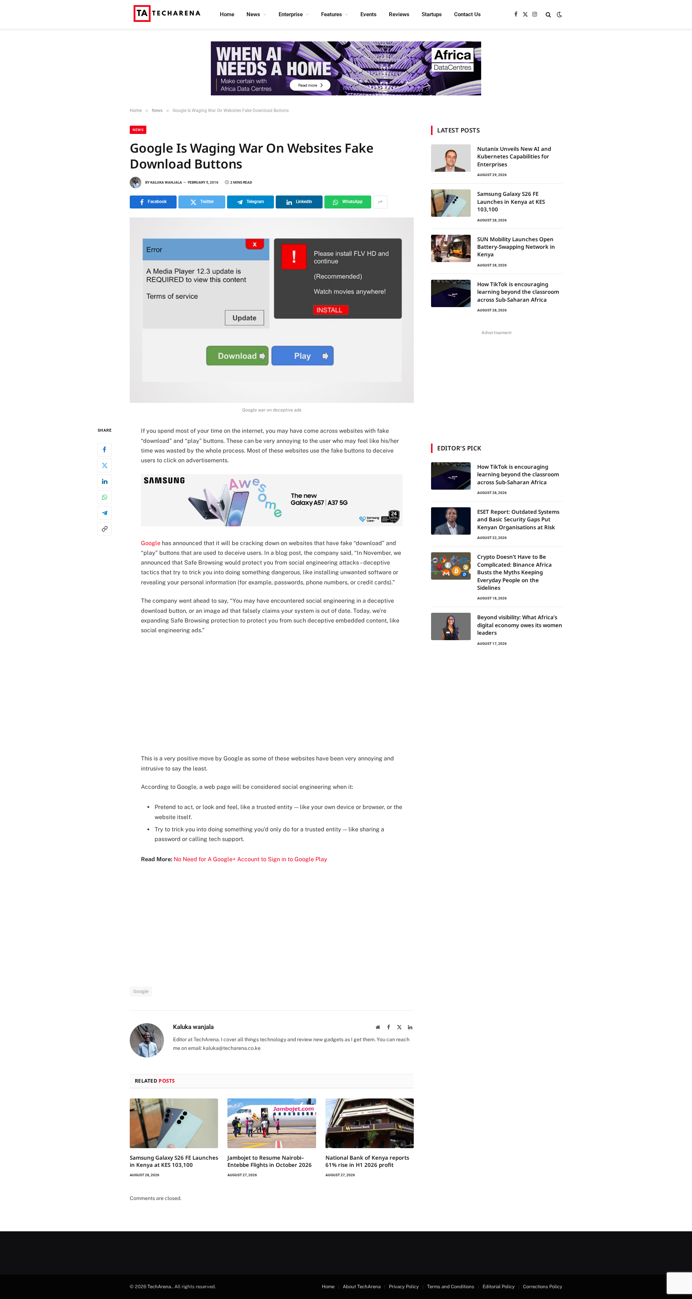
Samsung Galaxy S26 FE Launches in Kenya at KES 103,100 (174, 1161)
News (253, 14)
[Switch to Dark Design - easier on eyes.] (558, 14)
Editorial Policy (499, 1286)
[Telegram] (104, 513)
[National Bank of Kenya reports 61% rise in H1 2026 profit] (369, 1123)
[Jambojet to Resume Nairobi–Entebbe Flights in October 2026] (271, 1123)
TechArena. (159, 1286)
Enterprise (291, 14)
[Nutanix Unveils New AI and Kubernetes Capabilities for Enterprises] (451, 158)
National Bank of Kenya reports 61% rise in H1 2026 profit (367, 1161)
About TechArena (362, 1286)
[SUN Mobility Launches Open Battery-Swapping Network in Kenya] (451, 248)
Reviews (399, 14)
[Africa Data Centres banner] (346, 68)
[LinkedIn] (104, 481)
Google (150, 543)
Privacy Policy (404, 1286)
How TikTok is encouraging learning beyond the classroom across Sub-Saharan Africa (518, 291)
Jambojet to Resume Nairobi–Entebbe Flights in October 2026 (269, 1161)
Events (368, 14)
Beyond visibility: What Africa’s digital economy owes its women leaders (519, 624)
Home (227, 14)
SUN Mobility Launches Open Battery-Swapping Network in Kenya (516, 246)
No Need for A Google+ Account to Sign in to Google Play (250, 859)
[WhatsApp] (104, 497)
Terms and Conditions (450, 1286)
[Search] (548, 14)
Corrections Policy (542, 1286)
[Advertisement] (272, 694)
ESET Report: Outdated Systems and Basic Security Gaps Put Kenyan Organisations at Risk (518, 519)
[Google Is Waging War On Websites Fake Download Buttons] (272, 310)
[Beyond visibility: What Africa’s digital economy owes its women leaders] (451, 626)
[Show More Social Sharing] (380, 201)
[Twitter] (104, 465)
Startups (432, 14)
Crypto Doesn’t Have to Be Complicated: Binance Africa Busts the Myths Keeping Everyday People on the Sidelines (514, 572)
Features (331, 14)
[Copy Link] (104, 529)
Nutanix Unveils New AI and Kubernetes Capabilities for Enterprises (514, 156)
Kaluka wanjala (166, 182)
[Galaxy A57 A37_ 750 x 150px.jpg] (272, 524)
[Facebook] (104, 450)
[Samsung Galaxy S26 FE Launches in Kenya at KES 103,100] (174, 1123)
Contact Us (467, 14)
